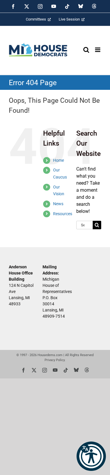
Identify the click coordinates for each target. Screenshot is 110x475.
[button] (91, 456)
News (58, 203)
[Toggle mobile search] (86, 50)
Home (58, 160)
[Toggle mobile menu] (98, 50)
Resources (62, 213)
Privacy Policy (55, 360)
